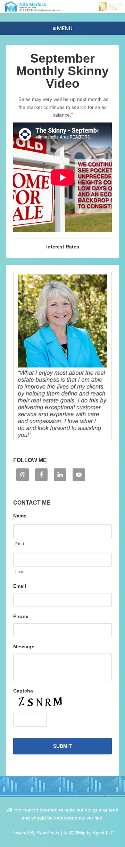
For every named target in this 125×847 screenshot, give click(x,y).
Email (19, 586)
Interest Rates (62, 247)
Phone (20, 616)
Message (23, 646)
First (19, 543)
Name (19, 516)
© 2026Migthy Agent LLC (89, 833)
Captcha (23, 691)
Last (19, 572)
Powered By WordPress (35, 833)
